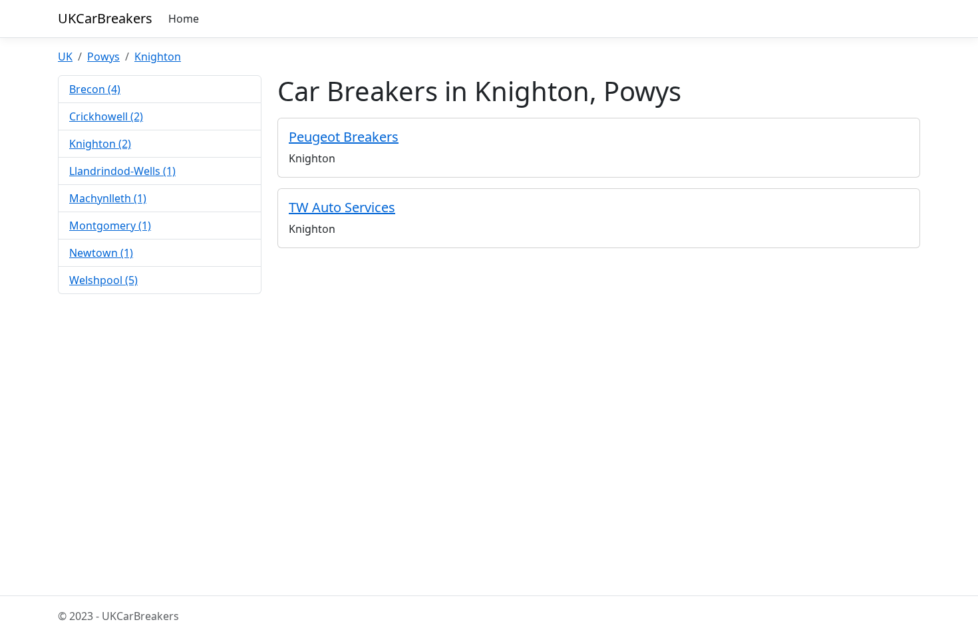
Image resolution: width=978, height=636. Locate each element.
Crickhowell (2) (106, 116)
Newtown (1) (101, 252)
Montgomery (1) (110, 225)
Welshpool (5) (103, 280)
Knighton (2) (100, 143)
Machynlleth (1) (107, 198)
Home (183, 18)
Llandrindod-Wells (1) (122, 171)
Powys (103, 56)
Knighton (157, 56)
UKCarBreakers (105, 18)
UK (65, 56)
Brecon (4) (94, 89)
